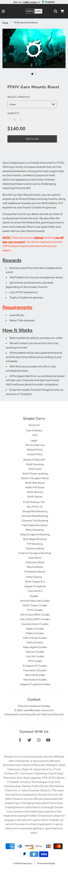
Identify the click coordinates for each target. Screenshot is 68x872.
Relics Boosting (35, 529)
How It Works (34, 430)
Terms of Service (35, 445)
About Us (34, 425)
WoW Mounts (35, 492)
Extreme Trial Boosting (35, 520)
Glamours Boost (35, 548)
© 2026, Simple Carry (22, 863)
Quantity (13, 113)
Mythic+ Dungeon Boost (35, 478)
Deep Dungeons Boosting (35, 534)
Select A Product (18, 97)
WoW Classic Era (35, 581)
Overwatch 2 (35, 590)
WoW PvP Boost (34, 487)
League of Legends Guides (35, 684)
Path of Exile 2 (35, 642)
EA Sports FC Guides (35, 665)
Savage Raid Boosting (34, 511)
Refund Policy (35, 449)
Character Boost (34, 562)
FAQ (34, 435)
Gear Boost (34, 557)
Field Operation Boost (35, 525)
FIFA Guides (35, 660)
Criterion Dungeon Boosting (34, 553)
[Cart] (62, 11)
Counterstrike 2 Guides (34, 624)
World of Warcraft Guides (35, 600)
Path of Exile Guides (35, 637)
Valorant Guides (35, 651)
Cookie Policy (35, 454)
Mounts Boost (35, 566)
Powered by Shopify (46, 863)
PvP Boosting (35, 543)
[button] (32, 74)
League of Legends (35, 586)
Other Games (34, 577)
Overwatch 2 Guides (35, 670)
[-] (8, 120)
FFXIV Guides (35, 610)
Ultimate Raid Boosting (34, 515)
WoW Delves (34, 496)
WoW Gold (34, 468)
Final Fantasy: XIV (34, 502)
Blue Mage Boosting (35, 539)
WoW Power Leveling (35, 473)
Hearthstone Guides (35, 679)
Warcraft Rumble (35, 675)
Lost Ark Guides (35, 656)
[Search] (55, 11)
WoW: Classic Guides (35, 605)
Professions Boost (34, 571)
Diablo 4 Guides (35, 628)
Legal (34, 440)
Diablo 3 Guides (35, 633)
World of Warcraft (34, 459)
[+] (20, 120)
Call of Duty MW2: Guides (35, 614)
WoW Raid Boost (35, 482)
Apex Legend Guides (35, 647)
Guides (34, 596)
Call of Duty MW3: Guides (35, 619)
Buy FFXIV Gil (35, 506)
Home (5, 22)
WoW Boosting (35, 464)
